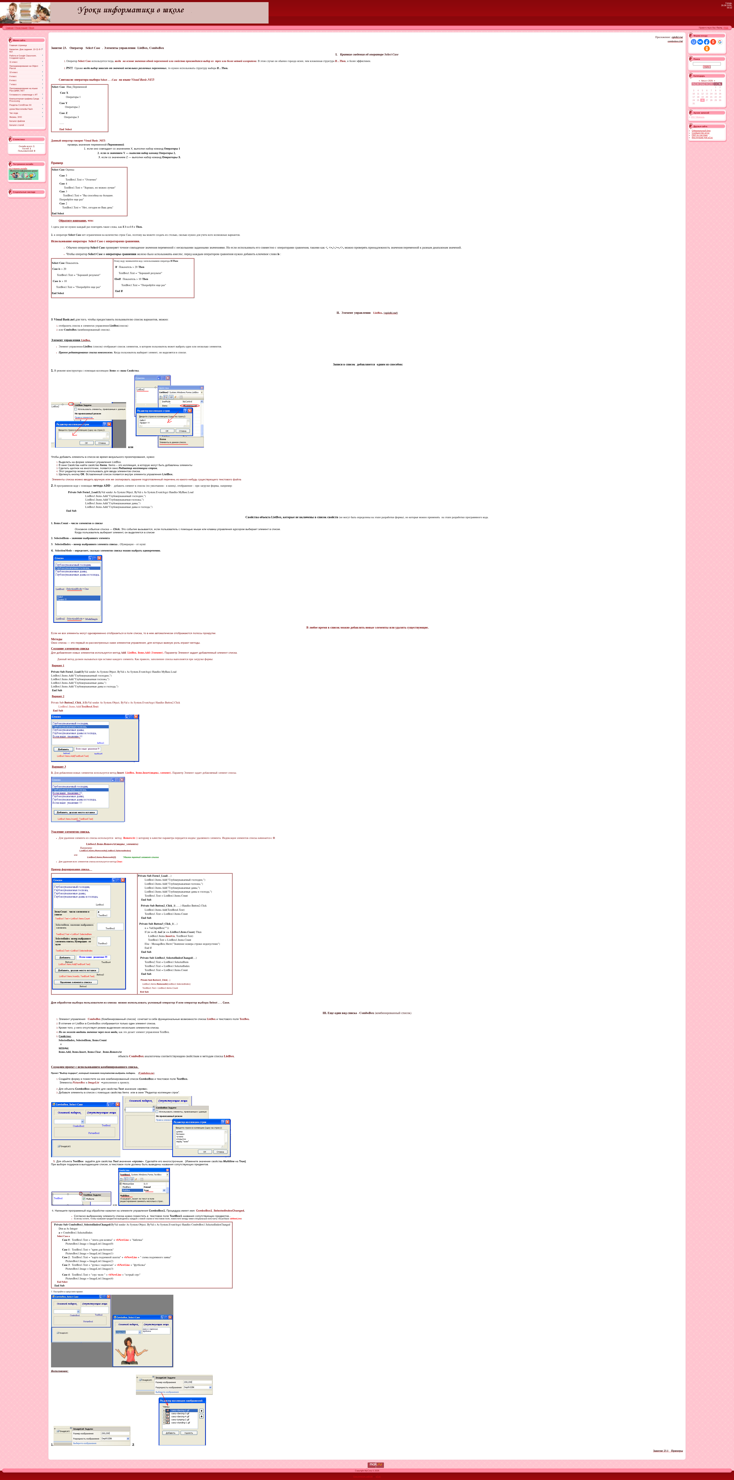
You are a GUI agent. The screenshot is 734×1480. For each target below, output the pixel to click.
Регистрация (21, 28)
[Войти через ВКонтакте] (700, 42)
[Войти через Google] (720, 42)
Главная (10, 28)
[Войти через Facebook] (707, 42)
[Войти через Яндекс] (713, 42)
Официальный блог (701, 130)
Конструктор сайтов (363, 1476)
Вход (31, 28)
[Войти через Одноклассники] (707, 48)
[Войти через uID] (694, 42)
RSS (726, 28)
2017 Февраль (698, 117)
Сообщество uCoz (701, 133)
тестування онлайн (18, 168)
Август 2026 (707, 81)
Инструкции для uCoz (702, 137)
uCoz (378, 1476)
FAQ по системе (700, 135)
